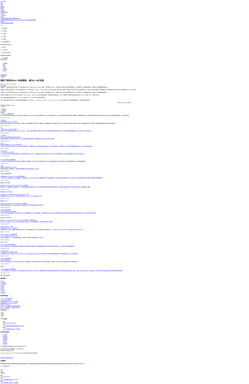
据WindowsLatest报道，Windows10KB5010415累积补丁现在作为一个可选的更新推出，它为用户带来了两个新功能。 (27, 221)
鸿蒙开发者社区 (4, 12)
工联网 (51, 363)
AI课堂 (2, 13)
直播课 (14, 18)
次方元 (78, 363)
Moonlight (3, 217)
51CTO (4, 322)
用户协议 (5, 342)
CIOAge (8, 322)
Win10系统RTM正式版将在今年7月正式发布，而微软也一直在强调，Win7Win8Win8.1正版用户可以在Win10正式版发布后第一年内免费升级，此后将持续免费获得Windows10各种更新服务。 (43, 161)
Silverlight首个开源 (8, 211)
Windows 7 (3, 150)
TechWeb (27, 363)
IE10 (2, 120)
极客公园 (55, 363)
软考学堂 (18, 18)
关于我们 (5, 334)
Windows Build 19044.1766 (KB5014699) (14, 203)
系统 (12, 226)
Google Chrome (7, 152)
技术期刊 (5, 69)
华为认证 (16, 20)
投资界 (75, 363)
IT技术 (23, 20)
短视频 (11, 18)
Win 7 (2, 106)
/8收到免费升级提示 (8, 159)
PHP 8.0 (4, 275)
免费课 (2, 9)
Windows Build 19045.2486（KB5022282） (14, 194)
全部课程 (3, 20)
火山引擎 (82, 363)
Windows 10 (5, 182)
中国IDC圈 (65, 363)
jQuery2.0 (5, 242)
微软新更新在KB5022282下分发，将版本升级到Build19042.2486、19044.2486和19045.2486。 (21, 196)
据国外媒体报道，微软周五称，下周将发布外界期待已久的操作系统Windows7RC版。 (20, 168)
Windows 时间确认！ (8, 244)
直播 (12, 23)
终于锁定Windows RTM (9, 228)
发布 (3, 266)
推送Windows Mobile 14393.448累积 (13, 176)
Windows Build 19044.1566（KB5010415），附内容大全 (18, 220)
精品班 (2, 6)
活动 (4, 71)
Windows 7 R (8, 234)
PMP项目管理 (28, 20)
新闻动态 (5, 336)
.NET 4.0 (2, 143)
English (4, 340)
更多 (7, 295)
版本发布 (8, 275)
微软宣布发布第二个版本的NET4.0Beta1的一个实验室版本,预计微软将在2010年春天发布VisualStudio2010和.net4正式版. (28, 138)
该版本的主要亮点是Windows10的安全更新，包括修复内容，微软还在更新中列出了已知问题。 (22, 205)
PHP (1, 275)
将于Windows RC (8, 167)
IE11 (6, 150)
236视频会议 (60, 363)
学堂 (2, 4)
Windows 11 (10, 191)
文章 (2, 23)
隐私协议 (5, 343)
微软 (6, 173)
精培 (9, 329)
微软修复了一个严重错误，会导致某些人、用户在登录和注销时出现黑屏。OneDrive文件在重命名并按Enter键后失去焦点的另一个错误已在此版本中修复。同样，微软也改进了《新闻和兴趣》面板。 (46, 186)
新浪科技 (3, 363)
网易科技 (11, 363)
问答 (6, 23)
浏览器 (4, 120)
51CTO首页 (3, 1)
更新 (9, 182)
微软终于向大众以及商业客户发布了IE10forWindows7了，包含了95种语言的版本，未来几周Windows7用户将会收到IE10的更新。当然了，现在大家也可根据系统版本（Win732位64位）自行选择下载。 (46, 130)
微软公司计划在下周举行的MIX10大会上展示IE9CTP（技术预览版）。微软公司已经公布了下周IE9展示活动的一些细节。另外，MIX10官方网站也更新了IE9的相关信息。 (39, 261)
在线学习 (3, 21)
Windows (2, 209)
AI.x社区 (22, 326)
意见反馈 (5, 339)
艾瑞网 (30, 363)
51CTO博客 (5, 326)
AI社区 (4, 68)
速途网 (38, 363)
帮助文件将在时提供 (9, 252)
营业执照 (3, 357)
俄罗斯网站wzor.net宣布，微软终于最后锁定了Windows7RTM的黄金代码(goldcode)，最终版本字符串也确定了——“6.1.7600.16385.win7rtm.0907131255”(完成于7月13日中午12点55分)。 (42, 229)
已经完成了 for (9, 121)
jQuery (2, 242)
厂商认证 (20, 20)
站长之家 (34, 363)
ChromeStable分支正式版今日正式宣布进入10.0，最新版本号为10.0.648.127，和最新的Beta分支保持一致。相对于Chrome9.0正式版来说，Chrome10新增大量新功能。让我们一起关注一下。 (43, 153)
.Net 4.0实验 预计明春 (11, 137)
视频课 (2, 18)
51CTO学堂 (5, 329)
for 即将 (7, 113)
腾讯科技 (7, 363)
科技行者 (23, 363)
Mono (10, 217)
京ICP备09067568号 (9, 350)
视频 (4, 65)
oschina (13, 105)
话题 (4, 66)
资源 (4, 23)
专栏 (10, 23)
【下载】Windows (9, 129)
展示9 (5, 260)
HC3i (11, 322)
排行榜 (8, 18)
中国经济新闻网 (43, 363)
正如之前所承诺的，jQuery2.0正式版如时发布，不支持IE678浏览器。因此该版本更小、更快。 (22, 237)
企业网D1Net (71, 363)
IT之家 (48, 363)
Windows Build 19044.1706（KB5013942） (14, 185)
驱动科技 (19, 363)
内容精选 (5, 63)
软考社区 (3, 7)
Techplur (14, 322)
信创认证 (12, 20)
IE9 (1, 266)
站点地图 (5, 338)
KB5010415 (8, 226)
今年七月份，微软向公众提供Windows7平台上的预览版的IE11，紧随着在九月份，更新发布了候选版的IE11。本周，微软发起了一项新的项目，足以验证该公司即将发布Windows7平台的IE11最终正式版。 (47, 146)
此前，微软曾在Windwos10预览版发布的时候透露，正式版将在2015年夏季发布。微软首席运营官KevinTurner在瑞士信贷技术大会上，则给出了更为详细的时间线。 (38, 246)
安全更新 (8, 209)
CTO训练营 (17, 329)
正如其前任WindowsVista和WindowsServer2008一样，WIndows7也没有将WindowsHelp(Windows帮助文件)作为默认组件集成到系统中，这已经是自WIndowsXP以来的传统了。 (40, 253)
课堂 (8, 23)
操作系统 (9, 173)
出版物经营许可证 (9, 357)
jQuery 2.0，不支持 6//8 (9, 235)
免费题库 (34, 20)
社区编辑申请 (4, 75)
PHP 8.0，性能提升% (8, 269)
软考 (9, 20)
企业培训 (3, 10)
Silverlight (7, 217)
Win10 (2, 165)
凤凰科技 (15, 363)
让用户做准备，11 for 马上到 (11, 144)
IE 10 (4, 106)
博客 (2, 2)
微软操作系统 (14, 234)
